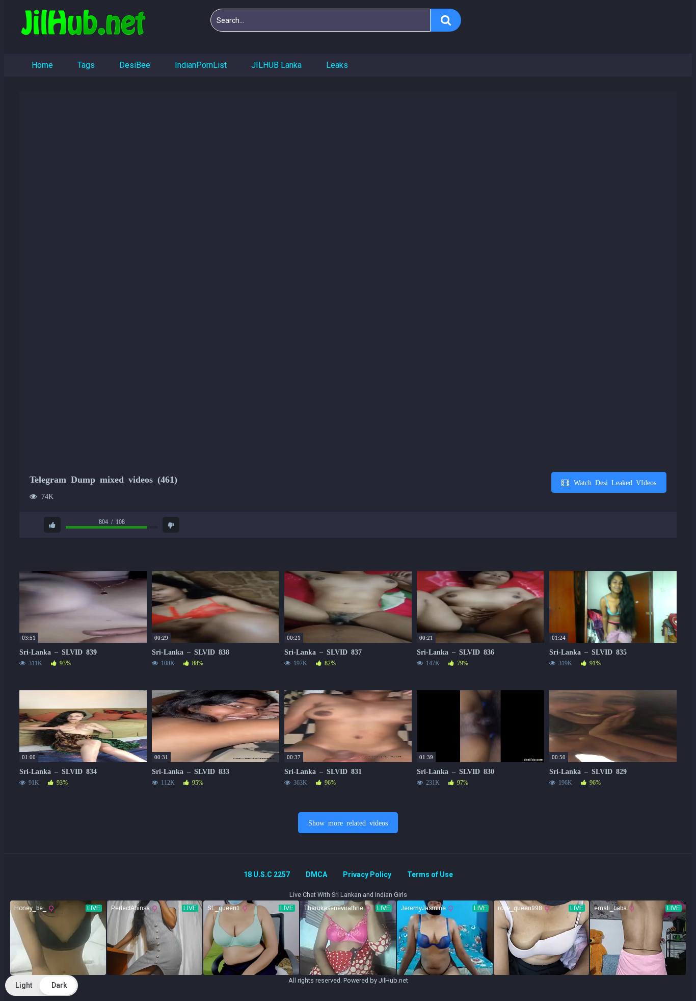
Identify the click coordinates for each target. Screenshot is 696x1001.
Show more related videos (348, 822)
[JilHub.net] (83, 27)
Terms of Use (430, 874)
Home (42, 65)
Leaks (337, 65)
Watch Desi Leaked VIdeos (613, 482)
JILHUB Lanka (276, 65)
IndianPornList (201, 65)
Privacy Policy (367, 874)
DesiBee (134, 65)
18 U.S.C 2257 (267, 874)
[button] (41, 985)
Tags (86, 65)
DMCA (316, 874)
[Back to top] (662, 970)
